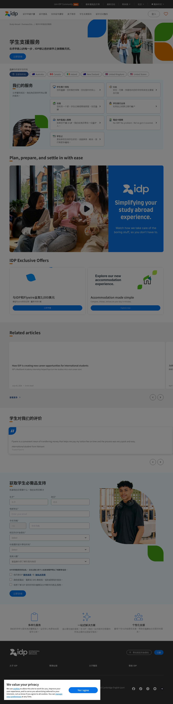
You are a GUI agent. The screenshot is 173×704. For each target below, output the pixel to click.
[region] (52, 690)
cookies (16, 688)
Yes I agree (83, 690)
